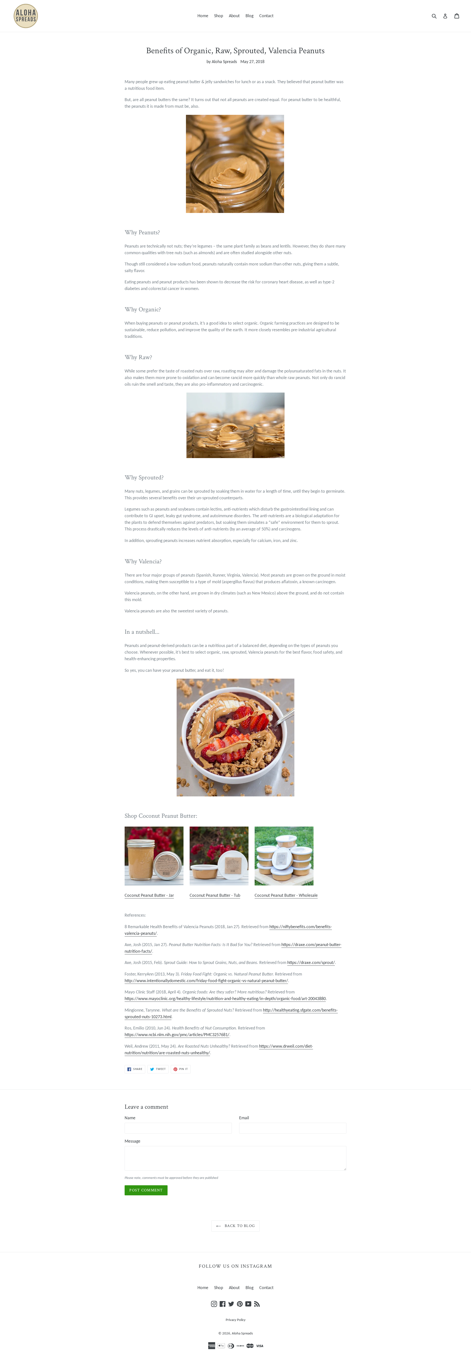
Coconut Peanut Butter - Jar (149, 895)
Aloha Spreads (242, 1333)
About (234, 16)
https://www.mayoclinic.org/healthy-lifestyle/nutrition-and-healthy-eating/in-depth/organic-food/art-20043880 (225, 999)
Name (130, 1118)
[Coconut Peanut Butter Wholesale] (284, 884)
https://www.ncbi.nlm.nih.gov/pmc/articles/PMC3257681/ (177, 1035)
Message (132, 1141)
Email (244, 1118)
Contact (266, 16)
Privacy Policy (236, 1320)
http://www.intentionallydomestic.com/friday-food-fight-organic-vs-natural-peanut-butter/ (206, 981)
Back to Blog (239, 1225)
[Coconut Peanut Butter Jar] (154, 884)
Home (202, 16)
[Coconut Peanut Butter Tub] (219, 884)
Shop (218, 16)
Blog (249, 16)
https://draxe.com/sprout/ (311, 963)
